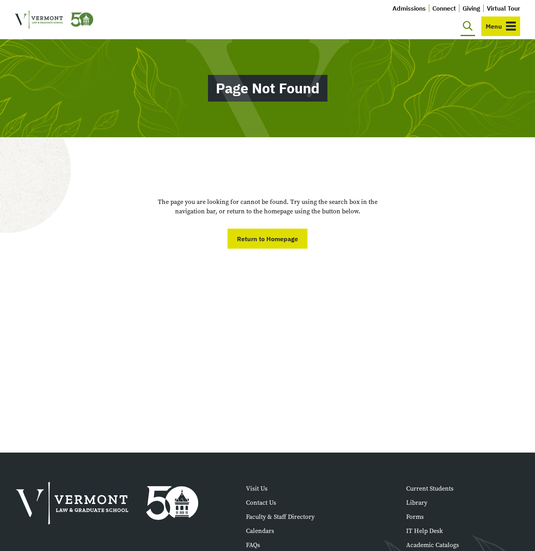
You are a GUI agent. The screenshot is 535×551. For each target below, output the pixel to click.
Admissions (409, 8)
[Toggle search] (468, 26)
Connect (444, 8)
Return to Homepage (267, 239)
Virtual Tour (503, 8)
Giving (471, 8)
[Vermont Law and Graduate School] (54, 20)
